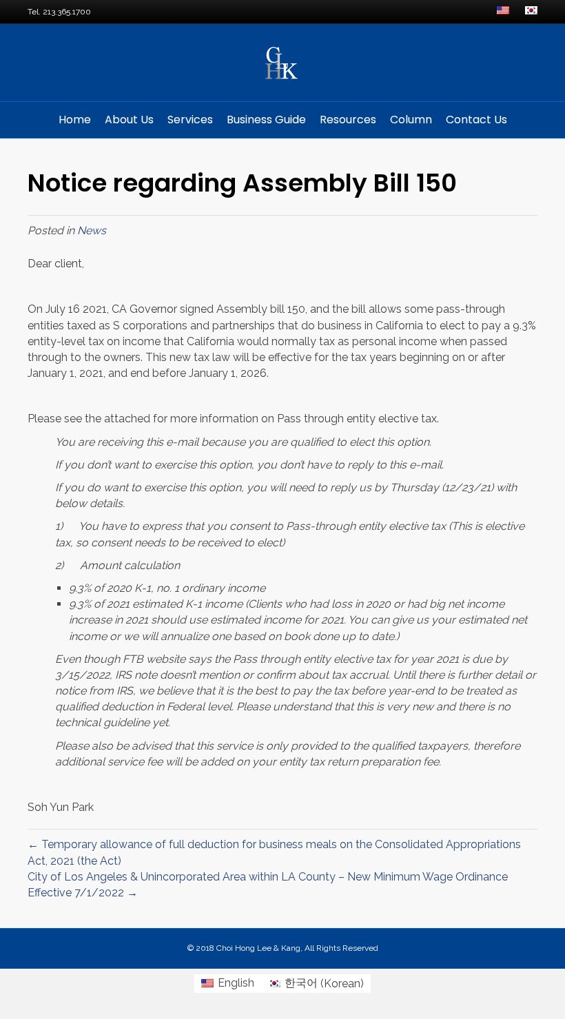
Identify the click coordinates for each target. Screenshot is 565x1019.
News (91, 230)
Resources (348, 119)
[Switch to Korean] (531, 11)
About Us (129, 119)
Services (190, 119)
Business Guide (266, 119)
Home (75, 119)
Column (411, 119)
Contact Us (476, 119)
